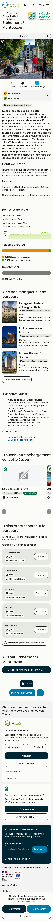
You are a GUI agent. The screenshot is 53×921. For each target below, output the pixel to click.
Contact (26, 755)
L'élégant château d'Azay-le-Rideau (32, 305)
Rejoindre (41, 556)
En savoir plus (26, 809)
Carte (29, 683)
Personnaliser (26, 916)
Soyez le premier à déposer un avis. (26, 669)
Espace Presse (12, 771)
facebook (38, 747)
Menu (42, 5)
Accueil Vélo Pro (10, 885)
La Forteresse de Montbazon (30, 330)
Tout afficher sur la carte (17, 379)
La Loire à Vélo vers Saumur (22, 436)
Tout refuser (14, 909)
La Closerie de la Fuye (15, 488)
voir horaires (9, 539)
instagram (16, 747)
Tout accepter (39, 909)
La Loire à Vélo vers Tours (21, 439)
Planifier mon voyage (22, 692)
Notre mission (26, 763)
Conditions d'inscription (17, 858)
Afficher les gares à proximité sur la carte (27, 642)
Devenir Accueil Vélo (26, 816)
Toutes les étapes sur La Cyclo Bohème (15, 16)
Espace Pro (10, 777)
